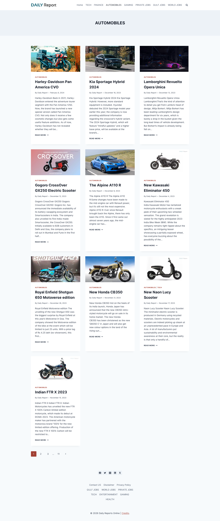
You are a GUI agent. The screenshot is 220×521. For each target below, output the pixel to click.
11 (59, 454)
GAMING (128, 5)
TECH (88, 5)
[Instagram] (110, 473)
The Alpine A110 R (105, 185)
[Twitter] (105, 473)
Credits (125, 513)
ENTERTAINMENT (108, 494)
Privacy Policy (124, 485)
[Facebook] (100, 473)
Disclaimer (109, 485)
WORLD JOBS (175, 5)
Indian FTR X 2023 (51, 392)
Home (80, 5)
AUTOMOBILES (113, 5)
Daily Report (43, 93)
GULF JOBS (159, 5)
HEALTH (110, 499)
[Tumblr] (120, 473)
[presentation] (55, 59)
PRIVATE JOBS (143, 5)
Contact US (95, 485)
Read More (42, 135)
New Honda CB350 (105, 292)
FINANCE (98, 5)
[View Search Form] (186, 5)
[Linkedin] (115, 473)
